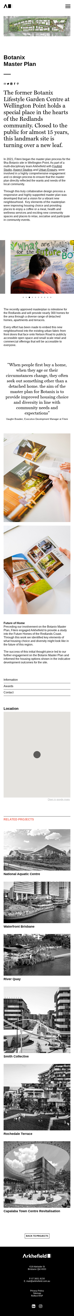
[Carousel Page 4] (32, 297)
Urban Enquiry (48, 169)
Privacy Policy (37, 1291)
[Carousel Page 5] (35, 297)
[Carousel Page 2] (26, 297)
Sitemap (37, 1293)
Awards (8, 686)
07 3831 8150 (38, 1278)
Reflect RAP (37, 1296)
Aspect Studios (22, 169)
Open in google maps (59, 799)
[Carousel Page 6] (38, 297)
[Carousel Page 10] (50, 297)
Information (11, 679)
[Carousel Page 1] (23, 297)
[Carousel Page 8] (44, 297)
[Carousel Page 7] (41, 297)
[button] (37, 755)
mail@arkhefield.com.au (38, 1281)
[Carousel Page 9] (47, 297)
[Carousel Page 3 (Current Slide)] (29, 297)
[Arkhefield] (22, 6)
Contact (8, 692)
